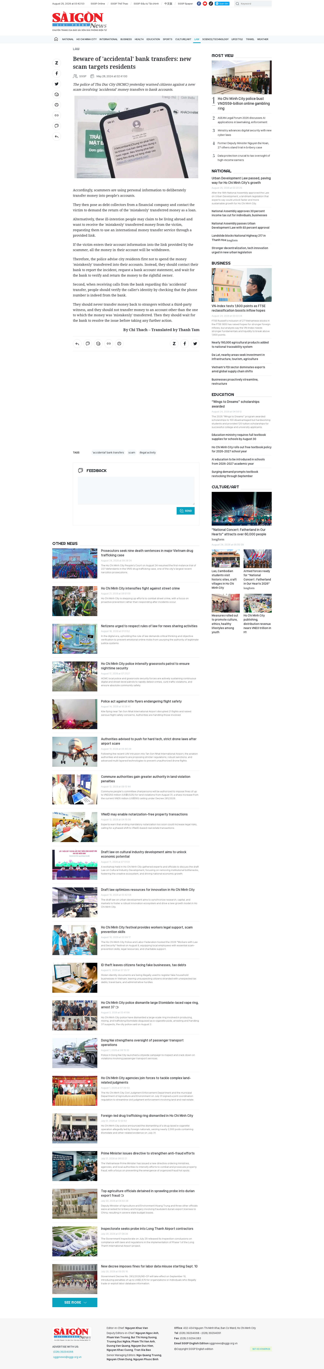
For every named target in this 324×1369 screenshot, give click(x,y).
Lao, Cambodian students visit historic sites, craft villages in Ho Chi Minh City (224, 579)
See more (72, 1302)
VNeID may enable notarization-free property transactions (144, 814)
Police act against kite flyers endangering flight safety (141, 701)
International (109, 39)
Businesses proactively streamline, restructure (235, 381)
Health (139, 39)
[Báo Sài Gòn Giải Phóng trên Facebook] (199, 3)
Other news (65, 543)
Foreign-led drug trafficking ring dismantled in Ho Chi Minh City (147, 1116)
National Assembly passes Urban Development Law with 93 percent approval (240, 225)
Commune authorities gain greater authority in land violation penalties (145, 779)
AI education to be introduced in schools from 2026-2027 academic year (238, 461)
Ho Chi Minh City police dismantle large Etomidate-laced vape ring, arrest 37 (150, 1005)
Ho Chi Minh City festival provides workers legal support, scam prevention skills (147, 929)
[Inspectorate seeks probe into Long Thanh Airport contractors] (74, 1241)
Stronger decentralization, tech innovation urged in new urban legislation (240, 250)
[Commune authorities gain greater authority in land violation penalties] (74, 789)
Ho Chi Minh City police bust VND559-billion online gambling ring (244, 103)
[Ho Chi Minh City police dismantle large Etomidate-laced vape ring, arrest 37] (74, 1015)
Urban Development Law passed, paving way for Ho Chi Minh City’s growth (241, 180)
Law (196, 39)
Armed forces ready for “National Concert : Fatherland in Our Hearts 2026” (257, 579)
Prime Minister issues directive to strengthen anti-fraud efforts (148, 1153)
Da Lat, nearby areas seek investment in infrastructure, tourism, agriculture (238, 357)
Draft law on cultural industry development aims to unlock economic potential (143, 854)
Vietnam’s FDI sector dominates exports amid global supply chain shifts (238, 369)
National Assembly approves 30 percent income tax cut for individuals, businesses (239, 213)
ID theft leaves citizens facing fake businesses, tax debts (143, 965)
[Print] (56, 105)
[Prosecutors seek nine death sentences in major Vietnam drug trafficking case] (74, 563)
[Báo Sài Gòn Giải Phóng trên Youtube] (205, 3)
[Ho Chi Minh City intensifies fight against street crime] (74, 601)
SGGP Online (98, 3)
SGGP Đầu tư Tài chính (146, 3)
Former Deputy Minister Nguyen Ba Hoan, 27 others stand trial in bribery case (243, 145)
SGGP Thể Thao (119, 3)
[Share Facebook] (56, 73)
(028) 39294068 (63, 1351)
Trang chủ (56, 39)
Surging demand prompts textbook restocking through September (235, 474)
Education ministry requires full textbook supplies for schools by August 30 (239, 437)
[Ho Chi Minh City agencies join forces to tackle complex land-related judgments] (74, 1091)
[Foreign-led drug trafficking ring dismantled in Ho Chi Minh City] (74, 1128)
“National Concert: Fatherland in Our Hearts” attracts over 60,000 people (239, 534)
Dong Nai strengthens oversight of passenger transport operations (142, 1042)
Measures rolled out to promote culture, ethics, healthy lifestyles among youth (225, 624)
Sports (167, 39)
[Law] (56, 136)
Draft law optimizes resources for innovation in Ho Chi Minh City (148, 890)
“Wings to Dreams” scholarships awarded (236, 404)
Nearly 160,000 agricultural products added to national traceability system (240, 344)
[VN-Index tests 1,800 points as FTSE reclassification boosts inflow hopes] (242, 285)
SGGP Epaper (185, 3)
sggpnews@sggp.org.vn (67, 1357)
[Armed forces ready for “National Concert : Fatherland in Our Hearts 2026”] (258, 558)
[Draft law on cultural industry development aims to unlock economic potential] (74, 865)
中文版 (168, 3)
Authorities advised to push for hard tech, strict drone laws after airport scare (148, 741)
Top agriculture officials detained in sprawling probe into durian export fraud (148, 1193)
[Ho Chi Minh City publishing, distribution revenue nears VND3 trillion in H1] (258, 603)
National (68, 39)
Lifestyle (237, 39)
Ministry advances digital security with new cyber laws (245, 132)
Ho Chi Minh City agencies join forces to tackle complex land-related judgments (146, 1080)
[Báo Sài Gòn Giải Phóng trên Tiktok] (211, 3)
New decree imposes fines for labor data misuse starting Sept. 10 (149, 1266)
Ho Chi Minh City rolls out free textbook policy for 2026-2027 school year (242, 449)
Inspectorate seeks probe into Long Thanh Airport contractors (147, 1229)
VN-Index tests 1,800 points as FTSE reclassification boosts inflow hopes (239, 308)
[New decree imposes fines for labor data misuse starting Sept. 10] (74, 1279)
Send (188, 510)
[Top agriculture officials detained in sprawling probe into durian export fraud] (74, 1204)
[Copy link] (56, 115)
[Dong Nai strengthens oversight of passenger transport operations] (74, 1053)
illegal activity (148, 452)
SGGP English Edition (79, 21)
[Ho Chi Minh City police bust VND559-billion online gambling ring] (242, 77)
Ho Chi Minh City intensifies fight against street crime (140, 588)
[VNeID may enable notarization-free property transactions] (74, 827)
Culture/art (183, 39)
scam (131, 452)
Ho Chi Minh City (86, 39)
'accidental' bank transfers (108, 452)
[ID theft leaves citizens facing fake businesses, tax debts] (74, 978)
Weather (262, 39)
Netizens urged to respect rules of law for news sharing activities (149, 626)
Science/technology (215, 39)
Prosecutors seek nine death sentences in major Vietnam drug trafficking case (147, 553)
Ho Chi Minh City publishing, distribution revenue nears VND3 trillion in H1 (257, 624)
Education (153, 39)
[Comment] (56, 126)
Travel (250, 39)
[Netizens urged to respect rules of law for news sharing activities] (74, 639)
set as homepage (261, 1349)
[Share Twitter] (56, 84)
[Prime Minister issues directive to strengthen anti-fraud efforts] (74, 1166)
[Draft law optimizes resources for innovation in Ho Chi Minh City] (74, 902)
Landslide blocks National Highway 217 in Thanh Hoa (239, 238)
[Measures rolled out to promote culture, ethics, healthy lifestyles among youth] (226, 603)
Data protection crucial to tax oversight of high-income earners (244, 158)
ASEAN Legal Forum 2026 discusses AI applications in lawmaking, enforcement (242, 120)
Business (126, 39)
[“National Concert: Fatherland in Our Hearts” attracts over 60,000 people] (242, 509)
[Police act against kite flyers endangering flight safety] (74, 714)
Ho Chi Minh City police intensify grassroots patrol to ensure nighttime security (145, 666)
